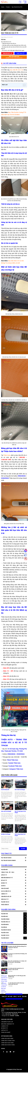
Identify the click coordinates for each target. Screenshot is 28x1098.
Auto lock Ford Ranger (6, 811)
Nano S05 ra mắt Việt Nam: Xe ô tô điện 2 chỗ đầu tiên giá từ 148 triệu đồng (17, 961)
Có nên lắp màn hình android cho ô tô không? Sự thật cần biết (16, 969)
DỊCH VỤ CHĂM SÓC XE (6, 891)
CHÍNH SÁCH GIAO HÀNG (7, 1042)
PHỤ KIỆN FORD (4, 913)
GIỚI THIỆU (10, 996)
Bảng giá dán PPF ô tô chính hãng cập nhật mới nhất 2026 (17, 976)
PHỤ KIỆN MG (4, 927)
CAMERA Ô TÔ (4, 894)
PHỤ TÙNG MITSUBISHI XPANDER (8, 860)
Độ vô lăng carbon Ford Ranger (20, 835)
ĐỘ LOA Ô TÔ (4, 880)
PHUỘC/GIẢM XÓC (5, 904)
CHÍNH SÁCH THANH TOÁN (8, 1040)
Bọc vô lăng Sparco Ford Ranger (20, 812)
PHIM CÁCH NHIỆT (5, 888)
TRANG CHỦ (4, 996)
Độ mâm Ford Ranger (5, 834)
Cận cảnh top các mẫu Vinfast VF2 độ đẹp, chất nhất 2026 (17, 954)
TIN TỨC (19, 996)
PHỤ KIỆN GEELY (4, 916)
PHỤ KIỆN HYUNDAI (5, 919)
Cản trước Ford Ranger (20, 789)
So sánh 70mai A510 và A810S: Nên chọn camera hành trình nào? (16, 983)
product (8, 7)
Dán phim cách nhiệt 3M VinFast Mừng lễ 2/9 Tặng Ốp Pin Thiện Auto (17, 947)
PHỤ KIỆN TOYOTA (5, 935)
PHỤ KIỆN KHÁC (4, 869)
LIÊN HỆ (14, 996)
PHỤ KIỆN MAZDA (5, 924)
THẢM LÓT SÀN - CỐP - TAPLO (7, 872)
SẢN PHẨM (24, 996)
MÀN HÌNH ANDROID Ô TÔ (7, 877)
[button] (23, 85)
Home (2, 7)
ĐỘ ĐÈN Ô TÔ (4, 883)
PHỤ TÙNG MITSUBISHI (6, 857)
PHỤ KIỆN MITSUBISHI (6, 930)
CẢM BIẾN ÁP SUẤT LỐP (6, 896)
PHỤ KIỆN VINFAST (5, 938)
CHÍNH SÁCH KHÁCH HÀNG (8, 1044)
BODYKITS (3, 885)
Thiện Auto (7, 455)
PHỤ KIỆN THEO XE (5, 902)
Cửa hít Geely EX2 (5, 789)
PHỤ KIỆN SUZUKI (5, 932)
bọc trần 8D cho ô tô (16, 70)
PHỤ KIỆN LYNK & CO (5, 921)
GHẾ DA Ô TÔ (4, 875)
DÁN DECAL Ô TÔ (4, 899)
